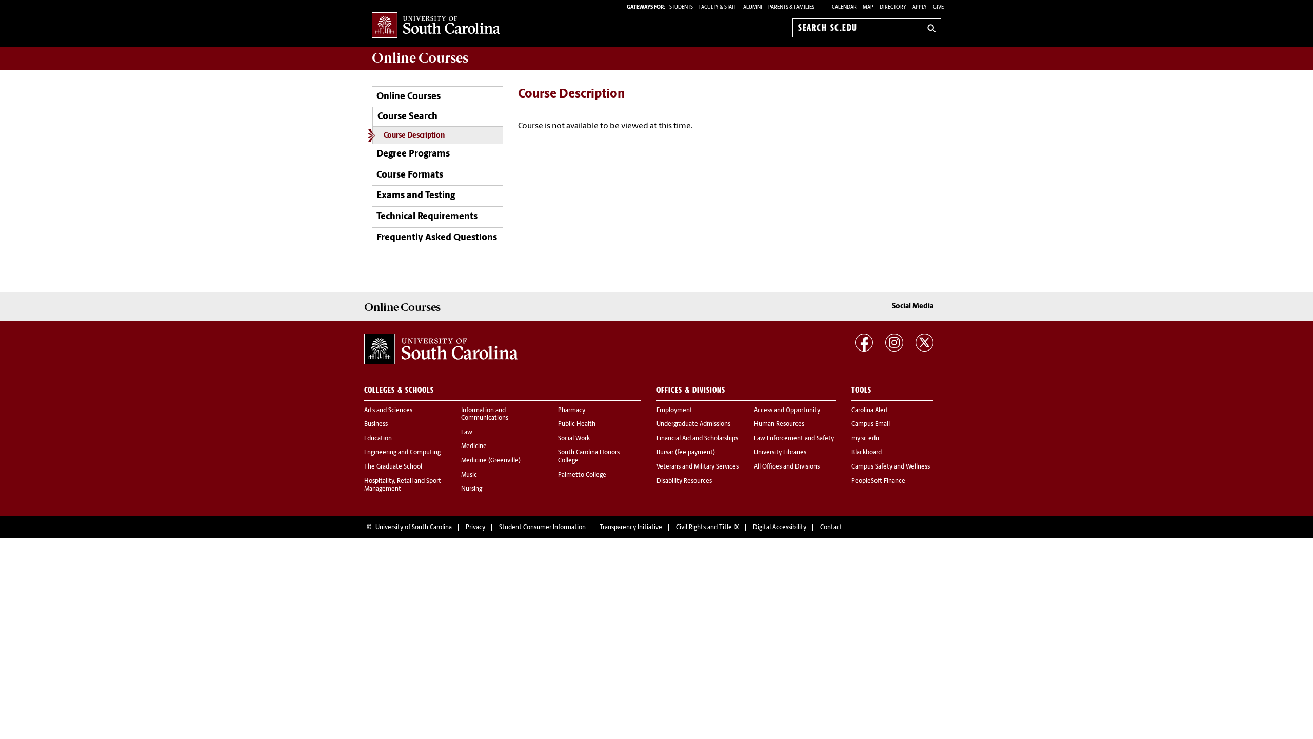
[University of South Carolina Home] (436, 26)
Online (420, 58)
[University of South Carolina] (441, 349)
